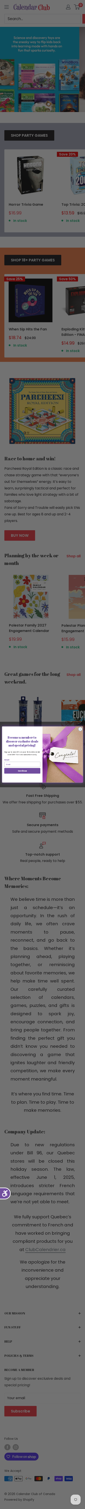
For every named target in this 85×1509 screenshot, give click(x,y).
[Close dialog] (80, 729)
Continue (22, 770)
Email (6, 760)
